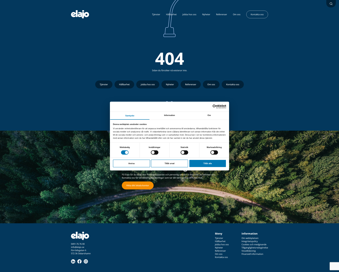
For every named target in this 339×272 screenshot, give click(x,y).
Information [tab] (169, 115)
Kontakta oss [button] (257, 14)
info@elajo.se (77, 247)
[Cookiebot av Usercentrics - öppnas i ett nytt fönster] (214, 107)
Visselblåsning (249, 250)
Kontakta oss (232, 84)
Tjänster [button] (156, 14)
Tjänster (104, 84)
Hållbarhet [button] (171, 14)
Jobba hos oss (148, 84)
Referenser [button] (221, 14)
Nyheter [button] (206, 14)
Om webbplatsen (250, 238)
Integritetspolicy (250, 241)
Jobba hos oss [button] (189, 14)
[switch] (154, 152)
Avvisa (131, 163)
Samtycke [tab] (129, 115)
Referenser (190, 84)
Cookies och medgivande (254, 244)
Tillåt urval (169, 163)
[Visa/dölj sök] (331, 3)
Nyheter (170, 84)
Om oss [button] (236, 14)
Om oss (211, 84)
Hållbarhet (124, 84)
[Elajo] (80, 14)
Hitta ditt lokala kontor (137, 185)
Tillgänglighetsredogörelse (255, 247)
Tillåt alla (207, 163)
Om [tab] (209, 115)
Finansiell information (252, 254)
